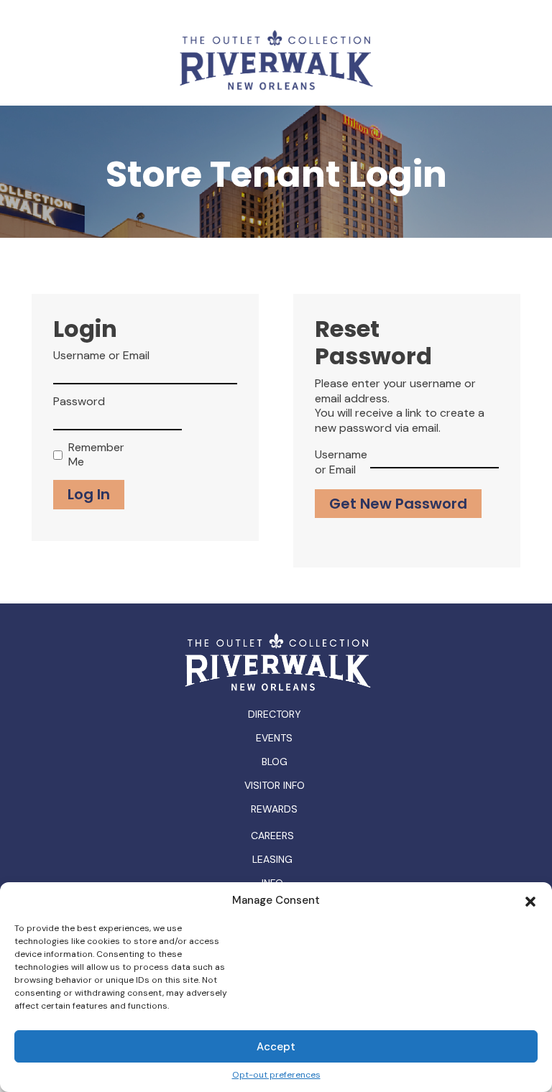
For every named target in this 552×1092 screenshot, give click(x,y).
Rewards (274, 808)
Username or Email (101, 355)
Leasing (272, 859)
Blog (275, 761)
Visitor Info (274, 785)
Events (274, 737)
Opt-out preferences (276, 1075)
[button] (530, 900)
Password (79, 401)
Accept (276, 1047)
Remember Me (93, 455)
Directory (274, 714)
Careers (272, 836)
